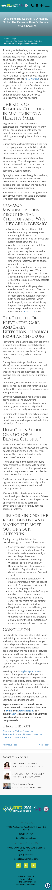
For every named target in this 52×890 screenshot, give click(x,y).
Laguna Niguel (25, 710)
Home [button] (6, 38)
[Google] (18, 865)
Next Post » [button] (44, 744)
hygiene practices (30, 671)
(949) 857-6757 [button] (26, 833)
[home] (16, 4)
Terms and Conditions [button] (26, 881)
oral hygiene (32, 78)
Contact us (29, 311)
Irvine (9, 710)
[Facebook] (33, 865)
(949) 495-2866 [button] (26, 854)
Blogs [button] (14, 38)
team (13, 713)
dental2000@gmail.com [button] (26, 838)
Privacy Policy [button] (26, 879)
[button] (32, 5)
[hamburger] (48, 4)
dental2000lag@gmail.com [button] (26, 858)
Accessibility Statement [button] (26, 884)
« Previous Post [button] (10, 744)
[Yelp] (26, 865)
